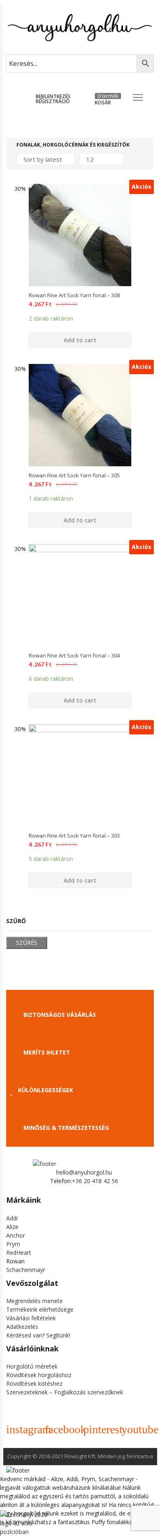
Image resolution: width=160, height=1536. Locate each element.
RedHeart (18, 1252)
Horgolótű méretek (31, 1366)
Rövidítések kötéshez (34, 1383)
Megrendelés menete (34, 1301)
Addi (12, 1218)
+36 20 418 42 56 (95, 1181)
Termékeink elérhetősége (39, 1309)
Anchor (15, 1235)
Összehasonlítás (80, 300)
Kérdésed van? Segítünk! (38, 1335)
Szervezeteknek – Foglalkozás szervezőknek (64, 1392)
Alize (12, 1227)
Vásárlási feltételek (31, 1318)
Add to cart (80, 340)
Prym (13, 1244)
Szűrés (26, 942)
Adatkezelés (22, 1326)
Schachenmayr (25, 1270)
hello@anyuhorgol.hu (84, 1172)
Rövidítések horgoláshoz (38, 1375)
